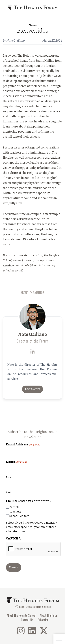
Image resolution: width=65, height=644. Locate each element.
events (7, 265)
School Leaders (19, 516)
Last (8, 492)
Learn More (32, 389)
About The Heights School (21, 615)
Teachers (15, 511)
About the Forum (49, 615)
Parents (14, 507)
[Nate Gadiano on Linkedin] (32, 351)
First (9, 477)
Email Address (23, 444)
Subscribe (43, 620)
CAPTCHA (13, 538)
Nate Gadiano (15, 40)
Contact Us (27, 620)
